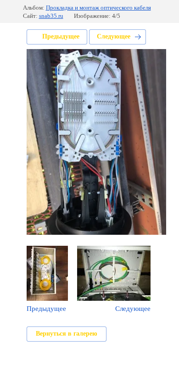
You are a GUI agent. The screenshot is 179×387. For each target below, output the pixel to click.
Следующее (113, 36)
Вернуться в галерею (66, 333)
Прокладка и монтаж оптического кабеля (98, 7)
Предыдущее (60, 36)
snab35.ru (51, 15)
